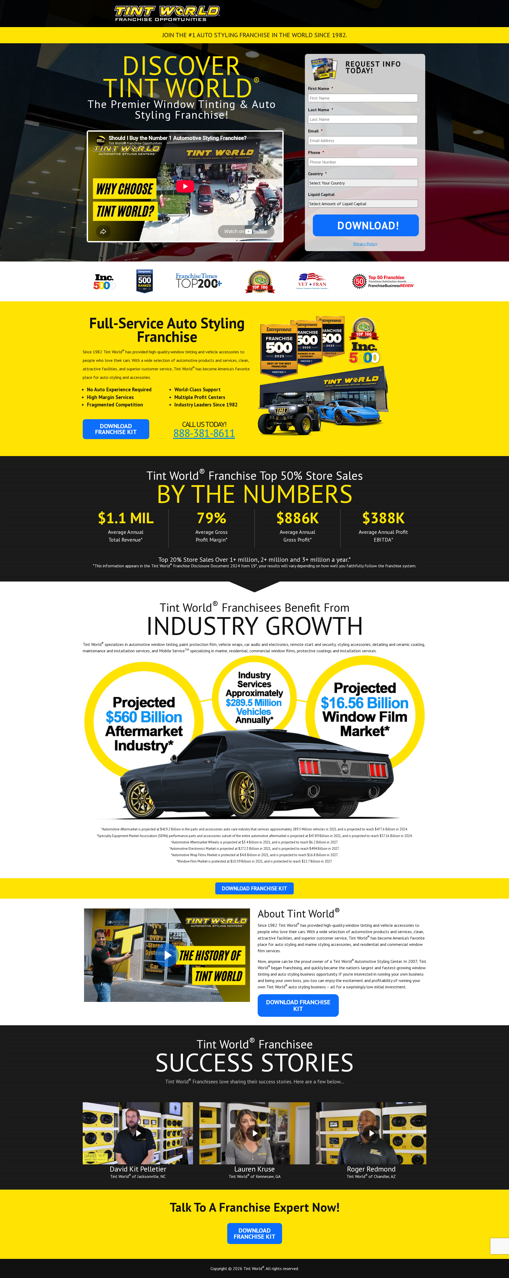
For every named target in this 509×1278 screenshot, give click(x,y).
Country (317, 173)
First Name (320, 88)
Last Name (320, 109)
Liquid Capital (321, 194)
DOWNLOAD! (368, 225)
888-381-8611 (204, 433)
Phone (316, 152)
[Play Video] (167, 955)
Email (315, 131)
